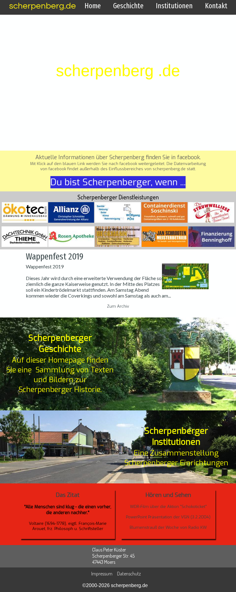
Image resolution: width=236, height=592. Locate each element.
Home (93, 6)
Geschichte (128, 6)
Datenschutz (129, 574)
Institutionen (174, 6)
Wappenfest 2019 (54, 256)
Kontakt (216, 6)
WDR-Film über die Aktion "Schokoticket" (168, 506)
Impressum (101, 574)
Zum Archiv (118, 306)
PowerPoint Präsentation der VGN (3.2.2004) (168, 517)
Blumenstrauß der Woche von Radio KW (168, 527)
